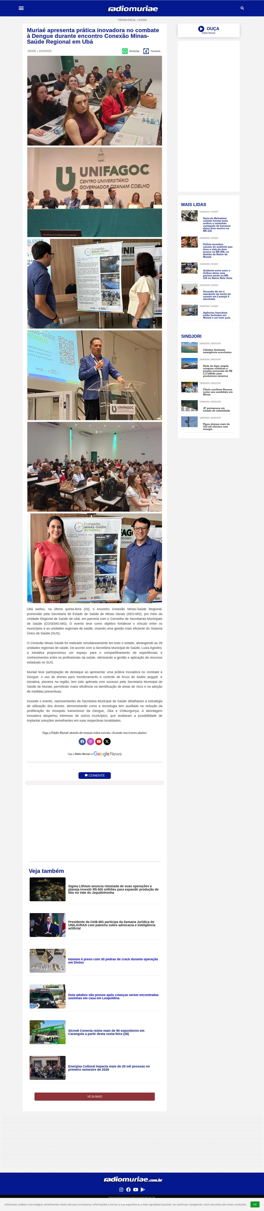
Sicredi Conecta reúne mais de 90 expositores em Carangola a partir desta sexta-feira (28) (106, 1032)
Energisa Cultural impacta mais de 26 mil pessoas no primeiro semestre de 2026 (109, 1068)
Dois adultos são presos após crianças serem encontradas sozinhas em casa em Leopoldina (113, 996)
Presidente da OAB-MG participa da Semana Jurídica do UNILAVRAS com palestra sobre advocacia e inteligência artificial (111, 925)
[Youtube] (98, 741)
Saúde (142, 19)
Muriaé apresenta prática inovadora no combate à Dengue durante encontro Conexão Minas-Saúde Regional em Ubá (93, 36)
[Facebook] (82, 741)
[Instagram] (90, 741)
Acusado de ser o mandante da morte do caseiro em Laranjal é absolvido (217, 295)
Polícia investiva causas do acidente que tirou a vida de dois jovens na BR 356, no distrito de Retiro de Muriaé (218, 250)
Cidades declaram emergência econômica (217, 351)
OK (255, 1204)
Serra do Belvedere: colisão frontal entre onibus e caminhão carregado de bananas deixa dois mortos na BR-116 (217, 224)
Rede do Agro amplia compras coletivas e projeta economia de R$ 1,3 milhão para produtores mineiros (217, 370)
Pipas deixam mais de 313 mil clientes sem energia (216, 427)
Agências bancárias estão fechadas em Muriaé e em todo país (216, 315)
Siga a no (80, 754)
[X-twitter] (107, 741)
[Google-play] (142, 1189)
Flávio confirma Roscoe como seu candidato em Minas (218, 392)
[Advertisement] (209, 66)
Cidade (214, 212)
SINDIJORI (216, 343)
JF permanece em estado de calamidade (216, 409)
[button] (21, 8)
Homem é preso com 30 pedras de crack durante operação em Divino (113, 960)
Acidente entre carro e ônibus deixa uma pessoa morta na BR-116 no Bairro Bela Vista (217, 274)
